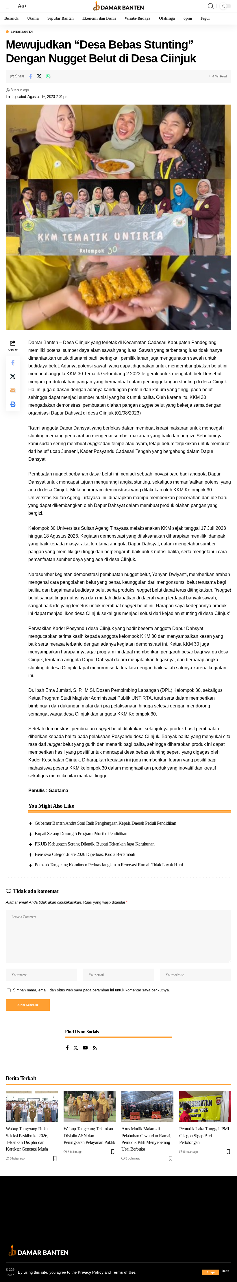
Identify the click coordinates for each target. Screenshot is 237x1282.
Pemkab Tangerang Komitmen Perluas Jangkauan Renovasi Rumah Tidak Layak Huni (109, 864)
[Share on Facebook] (30, 76)
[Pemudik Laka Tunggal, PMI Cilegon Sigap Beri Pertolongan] (205, 1106)
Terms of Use (123, 1272)
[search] (210, 6)
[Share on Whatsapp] (48, 76)
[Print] (13, 404)
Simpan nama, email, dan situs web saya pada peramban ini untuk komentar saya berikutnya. (91, 990)
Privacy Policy (90, 1272)
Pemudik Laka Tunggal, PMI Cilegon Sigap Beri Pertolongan (204, 1135)
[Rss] (95, 1048)
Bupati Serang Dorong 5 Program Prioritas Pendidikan (81, 833)
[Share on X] (39, 76)
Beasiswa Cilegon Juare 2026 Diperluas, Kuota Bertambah (85, 854)
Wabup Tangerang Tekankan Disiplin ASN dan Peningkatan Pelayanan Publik (89, 1135)
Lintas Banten (22, 31)
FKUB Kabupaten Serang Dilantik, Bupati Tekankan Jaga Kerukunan (94, 843)
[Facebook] (67, 1048)
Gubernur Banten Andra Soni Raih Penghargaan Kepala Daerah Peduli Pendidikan (105, 823)
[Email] (13, 390)
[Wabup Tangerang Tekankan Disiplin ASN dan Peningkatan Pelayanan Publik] (90, 1106)
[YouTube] (85, 1048)
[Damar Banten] (118, 6)
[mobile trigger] (11, 6)
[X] (76, 1048)
